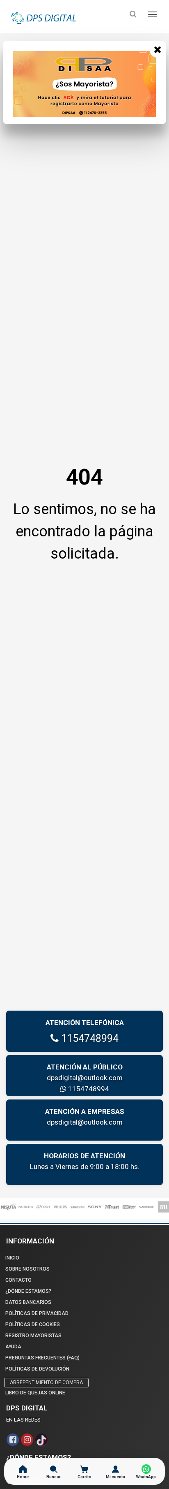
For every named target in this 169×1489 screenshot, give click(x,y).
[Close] (157, 49)
